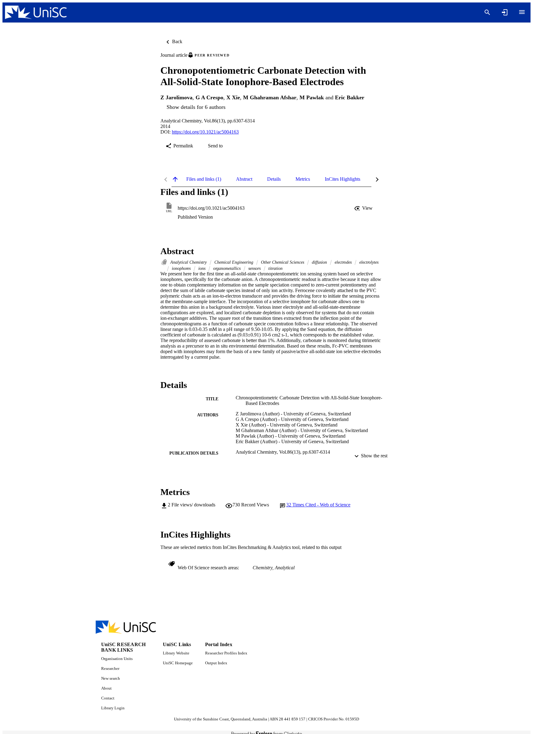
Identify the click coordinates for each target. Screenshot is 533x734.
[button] (364, 208)
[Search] (487, 12)
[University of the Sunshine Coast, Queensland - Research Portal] (36, 12)
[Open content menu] (522, 12)
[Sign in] (504, 12)
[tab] (204, 179)
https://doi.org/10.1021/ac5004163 (205, 131)
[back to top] (175, 179)
